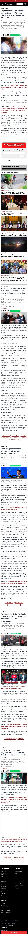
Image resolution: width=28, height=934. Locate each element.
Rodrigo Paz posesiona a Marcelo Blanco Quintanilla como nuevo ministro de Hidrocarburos (14, 726)
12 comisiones (14, 741)
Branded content (19, 885)
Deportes (3, 891)
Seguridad (4, 190)
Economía (3, 232)
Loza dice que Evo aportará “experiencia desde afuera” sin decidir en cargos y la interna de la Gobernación (14, 839)
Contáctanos (18, 871)
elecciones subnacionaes (14, 439)
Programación (4, 907)
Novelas (3, 905)
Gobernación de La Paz (10, 738)
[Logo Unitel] (8, 4)
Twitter (4, 873)
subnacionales (9, 602)
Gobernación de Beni (19, 857)
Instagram (5, 876)
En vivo (20, 4)
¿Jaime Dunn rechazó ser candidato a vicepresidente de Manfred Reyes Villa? (14, 87)
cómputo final (14, 859)
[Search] (25, 4)
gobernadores (6, 437)
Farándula (17, 888)
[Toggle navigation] (2, 4)
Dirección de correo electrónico (12, 151)
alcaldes (23, 437)
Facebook (4, 871)
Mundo (3, 890)
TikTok (4, 875)
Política (3, 211)
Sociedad (3, 888)
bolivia (14, 434)
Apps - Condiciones (6, 912)
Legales (17, 873)
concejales (21, 434)
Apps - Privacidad (5, 910)
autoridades (7, 434)
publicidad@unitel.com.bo (8, 923)
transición (20, 738)
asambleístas (15, 437)
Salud (2, 895)
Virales (17, 886)
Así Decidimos (4, 8)
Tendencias (18, 883)
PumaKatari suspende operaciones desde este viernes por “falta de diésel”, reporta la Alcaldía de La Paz (14, 686)
